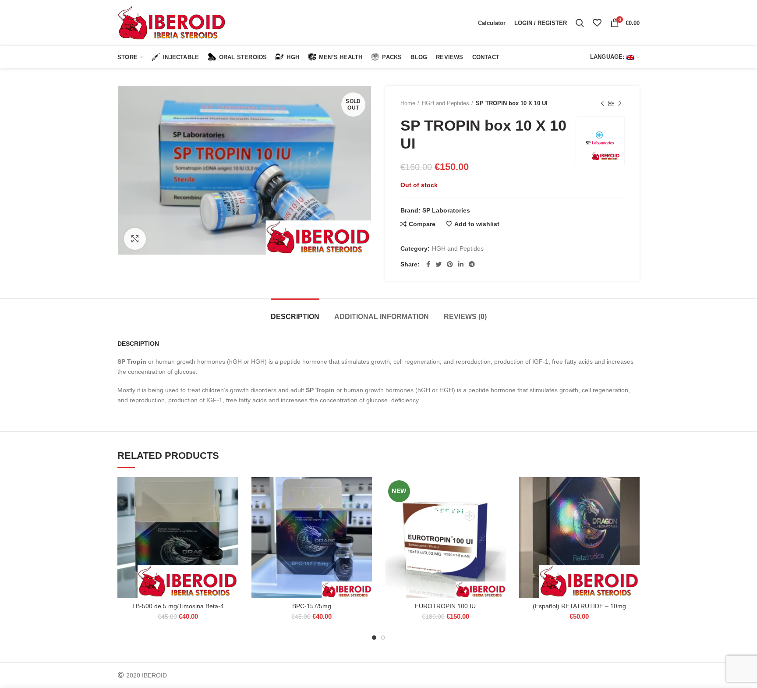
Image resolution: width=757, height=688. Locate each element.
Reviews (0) (465, 316)
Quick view (232, 531)
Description (295, 316)
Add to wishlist (476, 224)
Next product (620, 103)
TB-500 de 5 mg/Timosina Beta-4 (178, 606)
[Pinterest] (450, 264)
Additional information (381, 316)
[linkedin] (461, 264)
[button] (232, 511)
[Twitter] (438, 264)
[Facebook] (428, 264)
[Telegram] (472, 264)
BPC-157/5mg (311, 606)
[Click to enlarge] (135, 239)
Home (407, 103)
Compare (422, 224)
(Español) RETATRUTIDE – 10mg (579, 606)
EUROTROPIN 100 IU (445, 606)
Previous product (602, 103)
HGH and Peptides (445, 103)
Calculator (492, 23)
